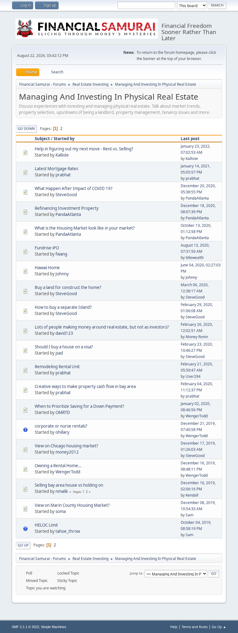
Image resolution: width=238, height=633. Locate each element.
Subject (42, 138)
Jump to (136, 573)
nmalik (61, 491)
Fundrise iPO (47, 248)
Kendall (192, 495)
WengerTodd (197, 416)
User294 (193, 376)
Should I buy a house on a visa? (64, 347)
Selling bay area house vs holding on (69, 485)
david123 (64, 333)
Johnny (62, 274)
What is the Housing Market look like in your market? (85, 228)
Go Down (26, 128)
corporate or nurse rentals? (61, 426)
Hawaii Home (47, 267)
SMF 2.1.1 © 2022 (25, 627)
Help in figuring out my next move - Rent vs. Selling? (84, 149)
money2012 (67, 452)
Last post (190, 138)
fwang (61, 254)
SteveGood (66, 194)
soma (60, 511)
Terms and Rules (195, 626)
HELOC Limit (46, 525)
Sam (189, 515)
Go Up (23, 545)
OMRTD (62, 412)
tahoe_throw (67, 531)
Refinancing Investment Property (67, 208)
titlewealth (195, 257)
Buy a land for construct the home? (68, 287)
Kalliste (62, 155)
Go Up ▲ (219, 626)
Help (174, 626)
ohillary (62, 432)
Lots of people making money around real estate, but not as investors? (102, 327)
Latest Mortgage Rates (56, 168)
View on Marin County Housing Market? (72, 505)
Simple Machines (53, 627)
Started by (64, 138)
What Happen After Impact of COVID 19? (73, 188)
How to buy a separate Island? (63, 307)
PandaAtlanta (197, 198)
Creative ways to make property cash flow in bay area (85, 386)
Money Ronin (197, 336)
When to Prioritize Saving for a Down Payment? (79, 406)
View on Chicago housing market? (66, 446)
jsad (59, 353)
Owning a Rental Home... (58, 465)
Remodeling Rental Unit (57, 366)
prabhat (63, 175)
